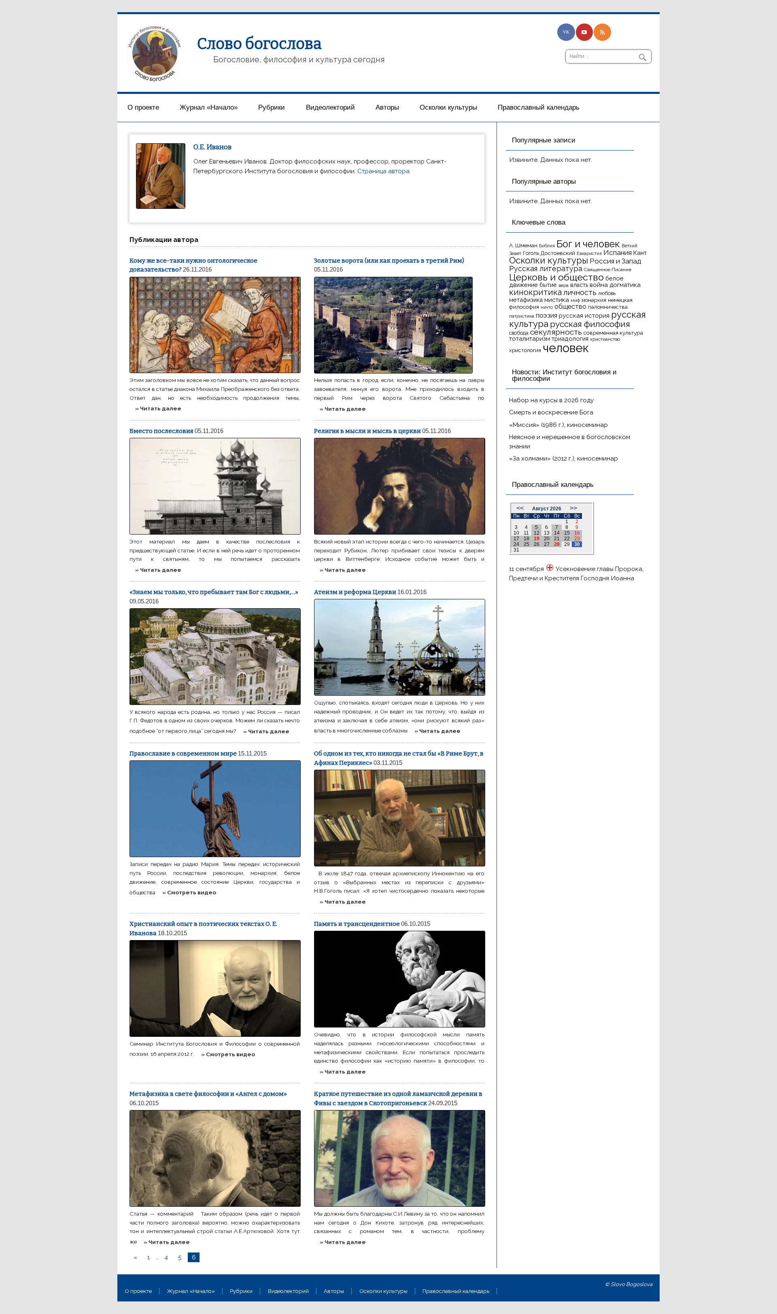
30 (577, 544)
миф (575, 300)
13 (547, 533)
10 (516, 533)
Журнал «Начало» (209, 107)
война (599, 285)
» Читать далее (158, 408)
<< (520, 508)
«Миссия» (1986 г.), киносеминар (558, 425)
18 (526, 538)
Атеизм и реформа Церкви (355, 592)
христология (525, 350)
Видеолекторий (330, 107)
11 (526, 533)
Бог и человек (588, 244)
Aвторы (387, 107)
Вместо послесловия (161, 431)
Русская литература (545, 268)
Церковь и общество (556, 277)
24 (516, 544)
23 (577, 538)
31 (516, 550)
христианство (605, 339)
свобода (519, 333)
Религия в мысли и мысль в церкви (367, 431)
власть (579, 285)
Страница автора (383, 171)
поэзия (546, 315)
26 (536, 544)
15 (567, 533)
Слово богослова (259, 43)
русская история (584, 315)
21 (557, 538)
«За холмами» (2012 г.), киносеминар (563, 458)
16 (577, 533)
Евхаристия (589, 253)
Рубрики (271, 107)
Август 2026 (546, 509)
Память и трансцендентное (357, 924)
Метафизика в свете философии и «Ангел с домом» (208, 1093)
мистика (556, 300)
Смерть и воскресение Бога (551, 412)
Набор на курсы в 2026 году (551, 400)
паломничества (608, 307)
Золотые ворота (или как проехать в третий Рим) (389, 260)
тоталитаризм (529, 338)
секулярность (556, 331)
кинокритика (535, 292)
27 (547, 544)
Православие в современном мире (183, 753)
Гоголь (531, 253)
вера (563, 285)
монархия (594, 300)
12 (536, 533)
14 (557, 533)
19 (536, 538)
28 (557, 544)
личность (580, 292)
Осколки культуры (448, 107)
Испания (617, 252)
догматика (625, 285)
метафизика (526, 299)
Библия (547, 245)
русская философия (590, 324)
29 (567, 544)
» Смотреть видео (189, 892)
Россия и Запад (615, 261)
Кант (640, 253)
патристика (521, 316)
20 (547, 538)
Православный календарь (539, 107)
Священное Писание (607, 269)
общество (570, 306)
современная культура (613, 332)
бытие (548, 284)
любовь (607, 293)
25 (526, 544)
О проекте (143, 107)
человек (566, 348)
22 (567, 538)
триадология (570, 338)
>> (573, 508)
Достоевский (558, 253)
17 (516, 538)
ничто (547, 307)
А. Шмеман (523, 245)
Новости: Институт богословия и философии (564, 375)
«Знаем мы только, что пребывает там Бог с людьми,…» (214, 592)
